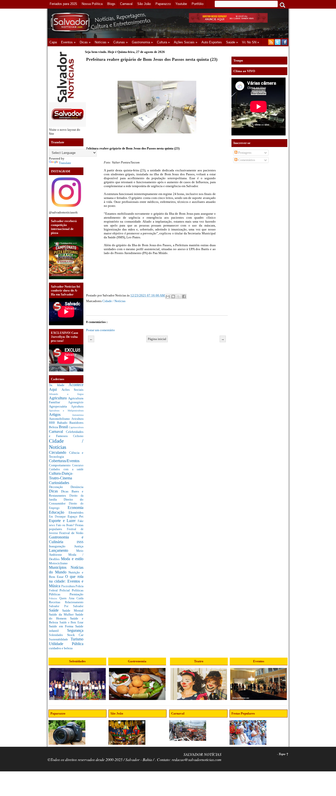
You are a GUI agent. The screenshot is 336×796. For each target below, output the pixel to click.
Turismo (77, 639)
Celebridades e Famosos (66, 434)
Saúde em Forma (62, 626)
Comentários (246, 160)
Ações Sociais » (185, 42)
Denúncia (77, 487)
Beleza (54, 427)
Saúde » (232, 42)
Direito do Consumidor (66, 501)
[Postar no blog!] (173, 296)
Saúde (55, 610)
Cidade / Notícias (113, 301)
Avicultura (77, 419)
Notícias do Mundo (66, 569)
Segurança (75, 630)
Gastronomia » (142, 42)
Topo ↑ (284, 754)
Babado (63, 422)
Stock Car (75, 635)
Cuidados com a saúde (66, 469)
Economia (75, 507)
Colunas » (120, 42)
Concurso (77, 465)
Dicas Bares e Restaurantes (66, 493)
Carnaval (57, 431)
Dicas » (85, 42)
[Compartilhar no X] (178, 296)
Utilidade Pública (66, 644)
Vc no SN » (250, 42)
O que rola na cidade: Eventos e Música (66, 581)
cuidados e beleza (61, 648)
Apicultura (77, 406)
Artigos (60, 414)
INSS (80, 542)
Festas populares (66, 527)
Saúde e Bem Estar (71, 622)
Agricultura (58, 398)
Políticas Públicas (66, 592)
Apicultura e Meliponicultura (66, 410)
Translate (65, 163)
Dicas (55, 491)
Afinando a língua (66, 394)
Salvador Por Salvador (66, 606)
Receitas (57, 602)
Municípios (60, 567)
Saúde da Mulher (62, 614)
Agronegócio (75, 402)
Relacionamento (74, 602)
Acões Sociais (72, 389)
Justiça (78, 546)
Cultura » (163, 42)
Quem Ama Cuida (71, 598)
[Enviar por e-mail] (167, 296)
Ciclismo (78, 436)
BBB (53, 422)
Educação (59, 512)
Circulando (59, 452)
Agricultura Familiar (66, 400)
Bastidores (76, 422)
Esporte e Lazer (63, 521)
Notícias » (102, 42)
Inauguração (61, 546)
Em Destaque (58, 516)
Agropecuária (60, 406)
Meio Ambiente (66, 553)
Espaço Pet (75, 516)
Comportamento (60, 465)
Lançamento (62, 550)
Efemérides (76, 512)
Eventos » (68, 42)
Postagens (244, 152)
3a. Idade (59, 385)
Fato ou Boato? (65, 525)
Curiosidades (59, 483)
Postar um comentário (100, 330)
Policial (66, 590)
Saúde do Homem (66, 616)
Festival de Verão (71, 533)
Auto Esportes (211, 42)
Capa (53, 42)
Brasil (64, 427)
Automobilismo (60, 419)
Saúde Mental (72, 610)
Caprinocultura (76, 427)
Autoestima (77, 415)
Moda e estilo (72, 559)
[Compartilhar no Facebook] (184, 296)
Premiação (76, 594)
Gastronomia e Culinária (66, 539)
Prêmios (54, 598)
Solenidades (58, 635)
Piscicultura (68, 586)
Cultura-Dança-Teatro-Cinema (61, 475)
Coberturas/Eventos (64, 461)
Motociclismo (58, 563)
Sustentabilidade (60, 639)
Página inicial (157, 339)
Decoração (60, 487)
